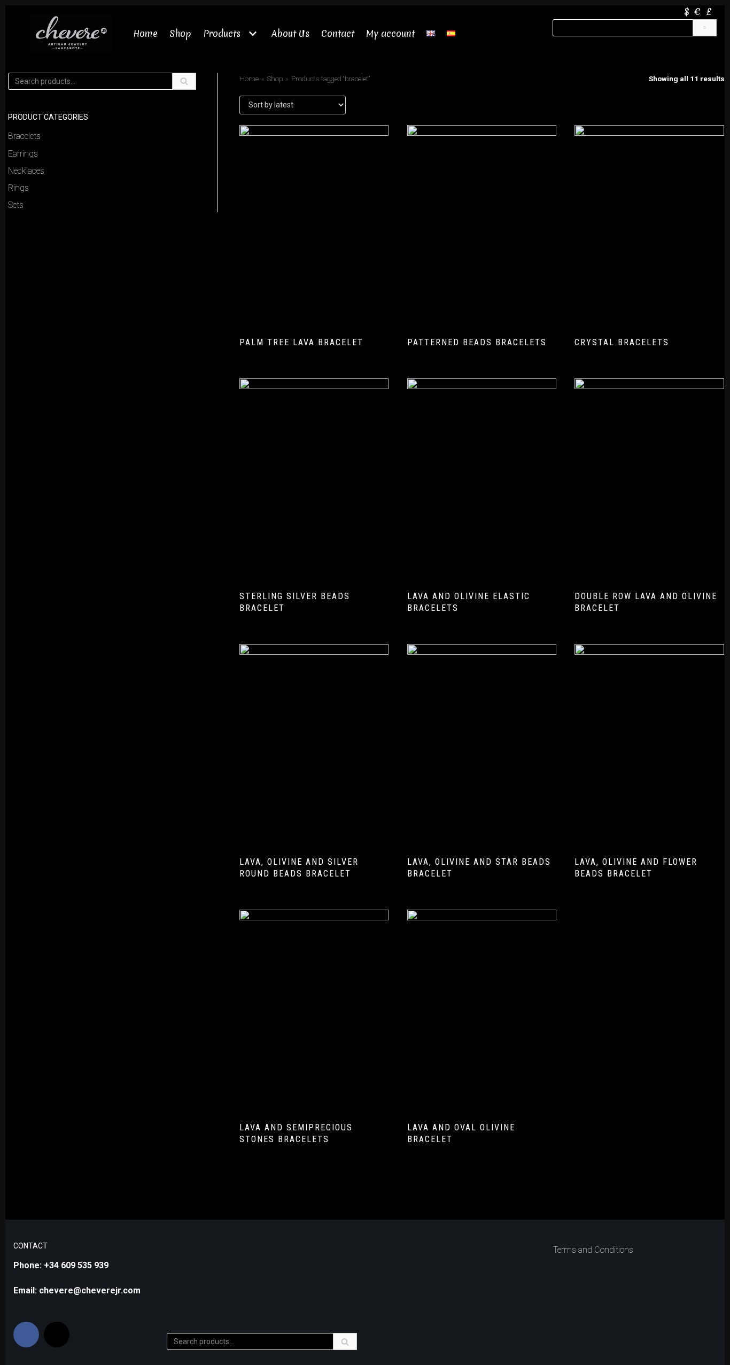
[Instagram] (56, 1334)
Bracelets (24, 136)
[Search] (705, 27)
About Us (290, 33)
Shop (180, 33)
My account (390, 33)
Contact (337, 33)
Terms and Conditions (593, 1250)
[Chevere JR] (70, 33)
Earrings (23, 154)
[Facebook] (26, 1334)
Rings (18, 188)
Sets (16, 205)
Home (145, 33)
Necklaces (26, 171)
